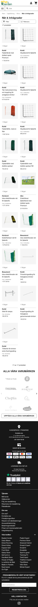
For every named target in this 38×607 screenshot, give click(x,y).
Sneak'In (23, 548)
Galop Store (6, 552)
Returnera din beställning (19, 470)
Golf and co (6, 555)
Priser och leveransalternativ (12, 528)
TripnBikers (24, 562)
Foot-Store (5, 550)
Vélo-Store (23, 564)
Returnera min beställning (11, 504)
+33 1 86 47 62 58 (19, 439)
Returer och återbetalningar (11, 521)
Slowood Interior (26, 543)
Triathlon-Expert (25, 560)
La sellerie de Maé (8, 562)
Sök (10, 8)
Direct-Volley (6, 545)
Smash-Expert (25, 545)
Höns (18, 13)
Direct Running (7, 543)
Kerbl (4, 50)
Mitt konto (5, 496)
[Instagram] (19, 603)
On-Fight (5, 569)
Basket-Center (7, 538)
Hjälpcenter (6, 499)
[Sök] (7, 8)
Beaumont (24, 235)
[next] (36, 393)
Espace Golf (6, 548)
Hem (3, 13)
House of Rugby (7, 560)
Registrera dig (19, 590)
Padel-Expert (24, 538)
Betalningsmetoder (8, 525)
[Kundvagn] (36, 3)
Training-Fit (24, 555)
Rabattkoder (6, 506)
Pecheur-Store (25, 540)
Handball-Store (7, 557)
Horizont (5, 196)
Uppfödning (10, 13)
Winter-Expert (25, 567)
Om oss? (5, 513)
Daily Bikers (6, 540)
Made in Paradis (7, 564)
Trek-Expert (24, 557)
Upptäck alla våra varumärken (19, 416)
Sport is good (24, 552)
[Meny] (2, 8)
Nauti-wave (6, 567)
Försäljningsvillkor (8, 518)
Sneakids (23, 550)
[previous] (1, 393)
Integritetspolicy (7, 530)
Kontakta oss (19, 433)
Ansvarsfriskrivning (8, 523)
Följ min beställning (9, 501)
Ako (21, 196)
